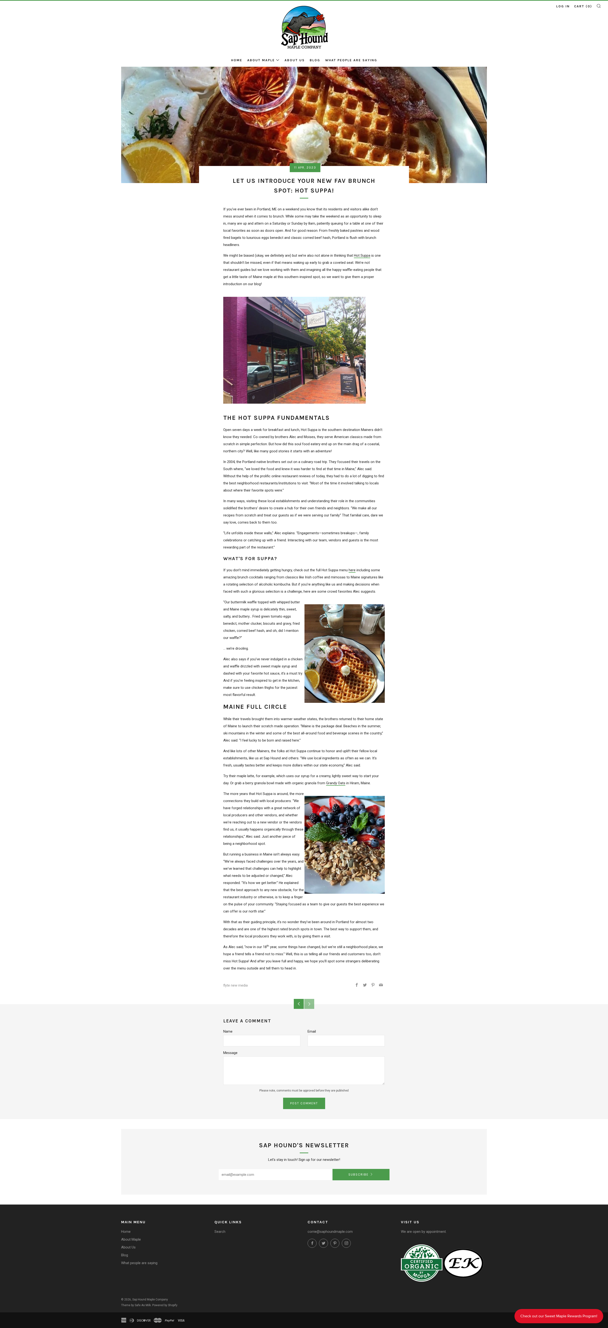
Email (312, 1031)
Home (236, 60)
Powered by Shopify (164, 1305)
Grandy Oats (335, 783)
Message (230, 1053)
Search (219, 1231)
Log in (563, 6)
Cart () (583, 6)
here (352, 570)
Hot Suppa (362, 255)
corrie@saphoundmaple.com (330, 1231)
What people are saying (351, 60)
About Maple (261, 60)
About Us (295, 60)
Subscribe (358, 1174)
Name (228, 1031)
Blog (315, 60)
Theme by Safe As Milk (136, 1305)
